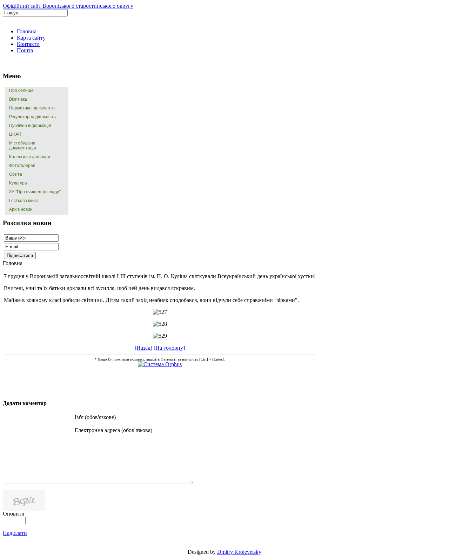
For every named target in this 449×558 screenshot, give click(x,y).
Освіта (15, 174)
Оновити (14, 514)
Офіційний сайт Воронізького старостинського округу (68, 6)
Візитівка (18, 99)
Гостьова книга (24, 200)
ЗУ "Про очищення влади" (35, 191)
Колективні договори (29, 156)
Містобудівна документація (22, 145)
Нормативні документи (32, 108)
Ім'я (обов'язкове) (95, 417)
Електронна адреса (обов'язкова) (113, 430)
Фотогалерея (22, 165)
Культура (18, 183)
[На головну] (169, 348)
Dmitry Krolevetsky (239, 552)
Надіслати (15, 533)
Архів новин (21, 209)
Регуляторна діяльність (32, 116)
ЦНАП (15, 134)
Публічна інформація (30, 125)
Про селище (21, 90)
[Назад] (143, 348)
